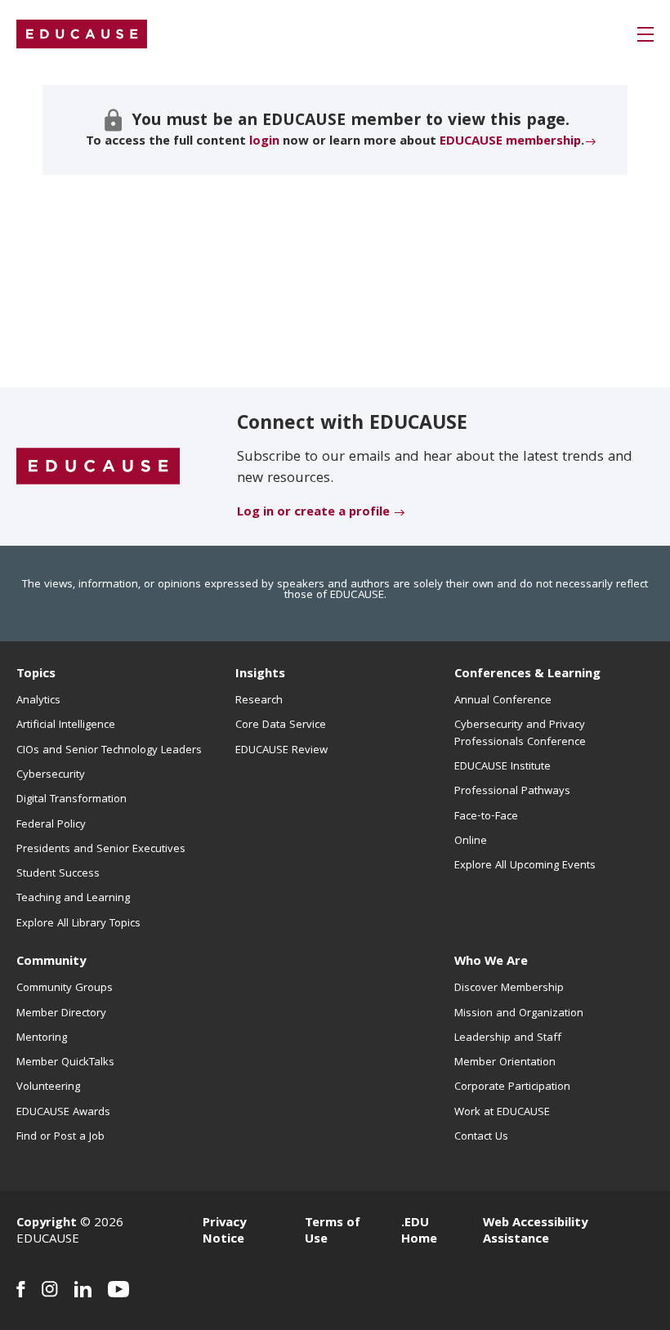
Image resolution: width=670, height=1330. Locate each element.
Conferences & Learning (527, 674)
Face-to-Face (486, 817)
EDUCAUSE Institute (502, 767)
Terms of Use (332, 1232)
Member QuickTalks (65, 1063)
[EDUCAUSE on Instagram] (50, 1289)
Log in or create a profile (313, 513)
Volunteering (48, 1087)
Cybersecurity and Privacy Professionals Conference (520, 733)
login (264, 142)
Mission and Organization (518, 1014)
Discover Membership (509, 989)
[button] (645, 34)
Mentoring (41, 1038)
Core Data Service (280, 725)
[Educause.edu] (98, 467)
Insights (260, 674)
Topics (36, 674)
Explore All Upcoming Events (525, 866)
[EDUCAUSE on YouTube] (119, 1289)
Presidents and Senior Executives (100, 850)
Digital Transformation (71, 800)
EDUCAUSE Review (281, 751)
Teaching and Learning (73, 899)
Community (51, 962)
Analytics (38, 701)
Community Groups (64, 989)
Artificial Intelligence (65, 725)
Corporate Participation (512, 1087)
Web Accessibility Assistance (535, 1232)
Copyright (46, 1223)
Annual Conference (503, 701)
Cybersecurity (50, 775)
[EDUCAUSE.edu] (81, 34)
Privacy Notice (224, 1232)
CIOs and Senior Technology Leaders (109, 751)
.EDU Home (419, 1232)
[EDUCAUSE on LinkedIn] (83, 1289)
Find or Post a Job (60, 1137)
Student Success (58, 874)
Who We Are (491, 962)
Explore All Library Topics (78, 924)
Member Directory (61, 1014)
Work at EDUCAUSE (502, 1113)
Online (470, 841)
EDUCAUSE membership (510, 142)
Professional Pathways (512, 792)
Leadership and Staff (507, 1038)
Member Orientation (505, 1063)
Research (259, 701)
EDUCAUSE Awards (63, 1113)
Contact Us (481, 1137)
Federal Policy (51, 825)
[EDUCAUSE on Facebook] (20, 1289)
